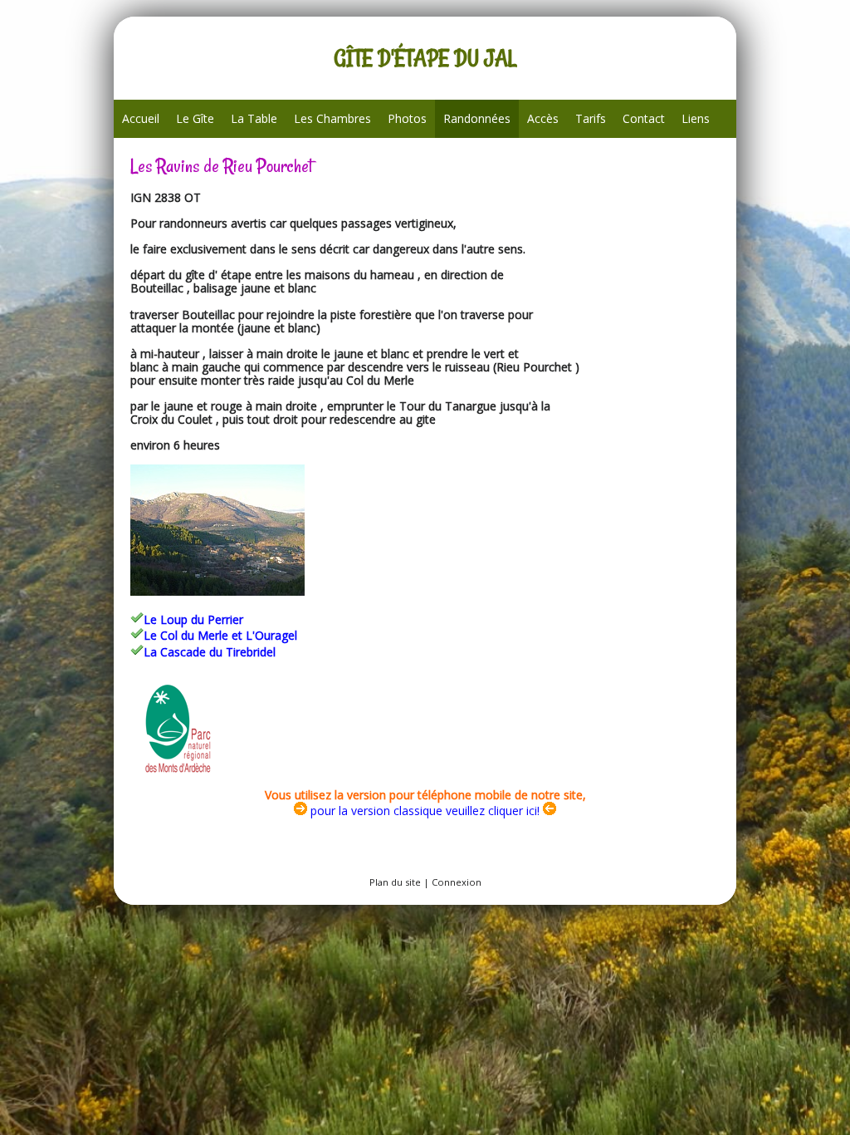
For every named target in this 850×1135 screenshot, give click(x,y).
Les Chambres (332, 118)
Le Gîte (195, 118)
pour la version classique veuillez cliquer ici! (423, 810)
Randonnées (476, 118)
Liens (695, 118)
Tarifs (590, 118)
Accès (543, 118)
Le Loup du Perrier (193, 619)
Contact (644, 118)
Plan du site (395, 882)
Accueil (140, 118)
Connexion (456, 882)
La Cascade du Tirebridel (210, 652)
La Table (254, 118)
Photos (407, 118)
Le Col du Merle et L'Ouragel (220, 635)
